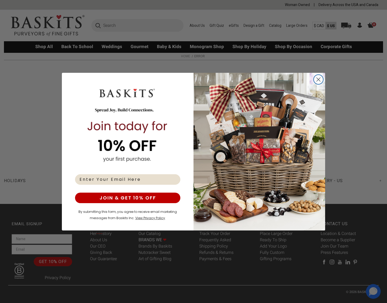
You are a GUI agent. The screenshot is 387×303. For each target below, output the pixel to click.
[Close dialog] (318, 79)
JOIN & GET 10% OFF (128, 197)
